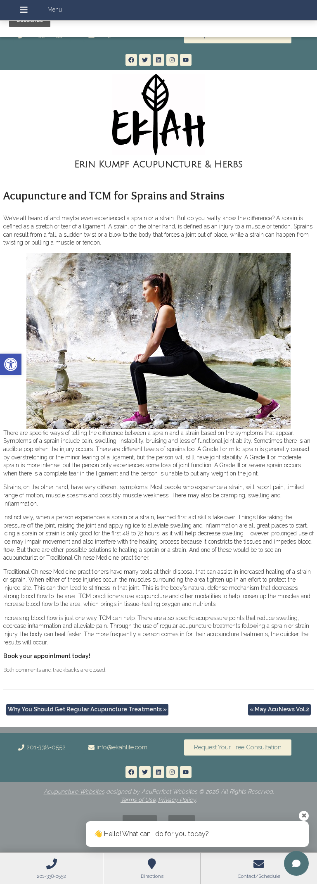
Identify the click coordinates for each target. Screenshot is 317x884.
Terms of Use (138, 799)
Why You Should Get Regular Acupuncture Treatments (87, 709)
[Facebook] (131, 60)
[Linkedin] (158, 60)
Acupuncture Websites (74, 791)
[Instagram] (172, 60)
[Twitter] (145, 60)
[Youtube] (186, 60)
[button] (10, 364)
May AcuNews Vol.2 (279, 709)
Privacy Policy (177, 799)
